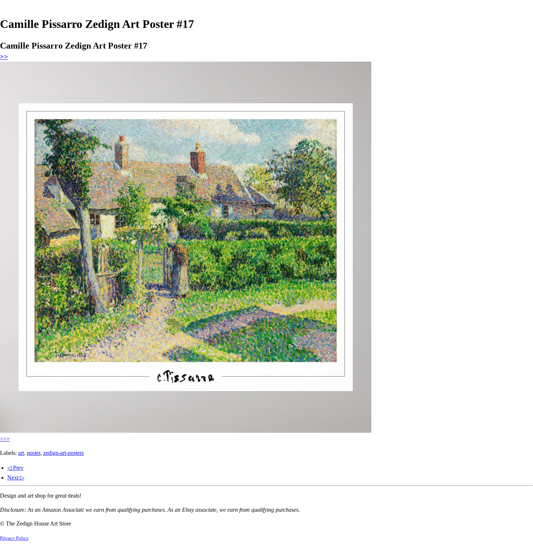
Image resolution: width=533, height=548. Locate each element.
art (21, 453)
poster (33, 453)
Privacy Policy (14, 538)
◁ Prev (15, 468)
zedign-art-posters (63, 453)
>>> (5, 439)
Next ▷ (15, 477)
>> (4, 57)
